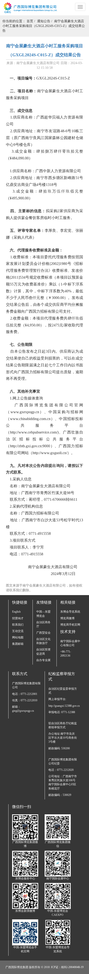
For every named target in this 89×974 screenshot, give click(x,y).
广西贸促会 (43, 632)
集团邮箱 (17, 643)
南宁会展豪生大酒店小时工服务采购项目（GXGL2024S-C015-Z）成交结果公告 (43, 25)
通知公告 (43, 21)
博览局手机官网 (70, 624)
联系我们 (17, 624)
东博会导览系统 (70, 611)
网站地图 (17, 637)
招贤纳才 (17, 618)
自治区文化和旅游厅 (43, 641)
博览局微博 (67, 618)
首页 (30, 21)
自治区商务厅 (43, 624)
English (16, 611)
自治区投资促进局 (43, 651)
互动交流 (17, 631)
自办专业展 (43, 660)
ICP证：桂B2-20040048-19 (67, 967)
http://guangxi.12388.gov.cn (62, 705)
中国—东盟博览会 (43, 613)
